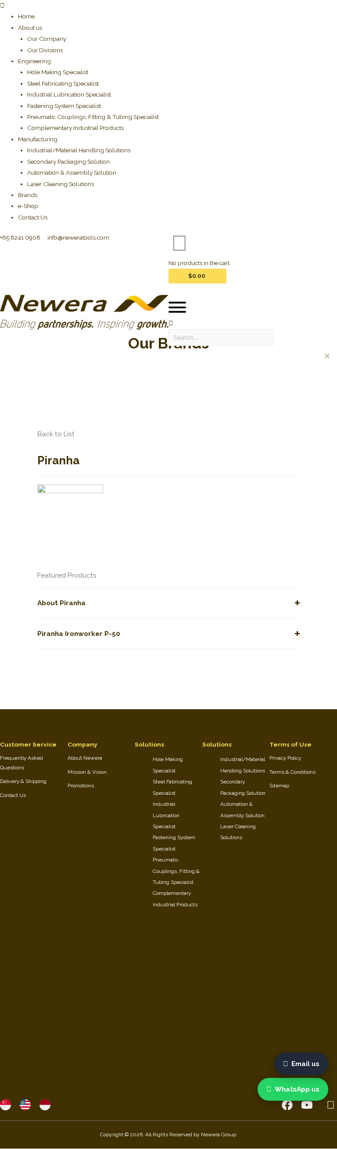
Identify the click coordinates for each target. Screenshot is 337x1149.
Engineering (34, 61)
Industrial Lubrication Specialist (69, 94)
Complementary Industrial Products (75, 127)
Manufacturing (37, 139)
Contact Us (32, 217)
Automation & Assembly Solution (71, 172)
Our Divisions (45, 50)
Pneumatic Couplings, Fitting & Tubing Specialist (93, 116)
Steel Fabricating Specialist (63, 83)
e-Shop (28, 205)
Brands (27, 194)
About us (30, 27)
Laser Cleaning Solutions (60, 183)
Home (26, 16)
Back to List (56, 434)
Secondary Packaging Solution (68, 161)
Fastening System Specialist (64, 105)
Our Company (46, 38)
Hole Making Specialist (57, 71)
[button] (168, 5)
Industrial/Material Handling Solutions (78, 150)
